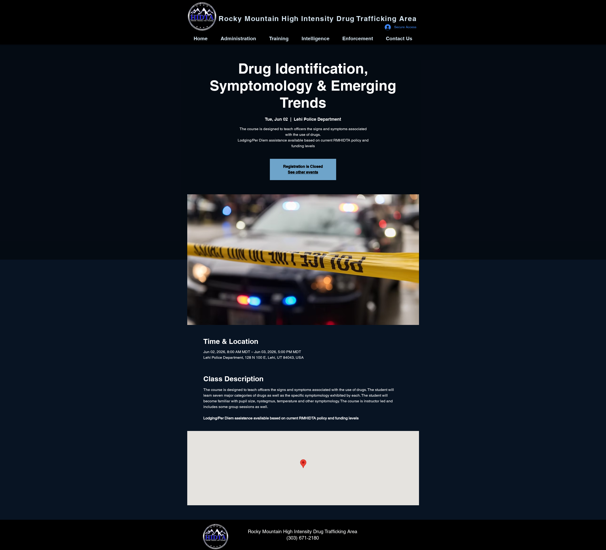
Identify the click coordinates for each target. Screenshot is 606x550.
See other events (303, 172)
